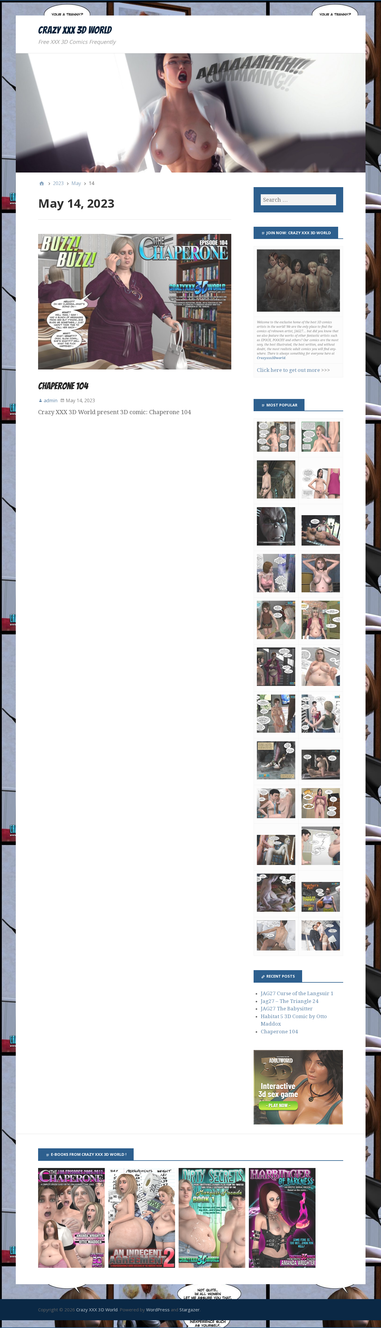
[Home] (41, 183)
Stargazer (189, 1310)
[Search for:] (298, 199)
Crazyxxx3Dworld (271, 358)
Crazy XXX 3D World (74, 30)
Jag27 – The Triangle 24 (289, 1001)
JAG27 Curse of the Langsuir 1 (297, 993)
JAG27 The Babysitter (287, 1009)
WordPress (158, 1310)
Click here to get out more (288, 370)
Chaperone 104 (63, 386)
